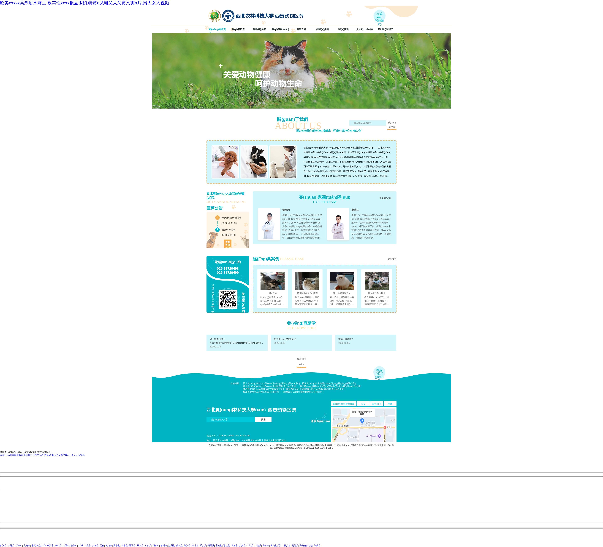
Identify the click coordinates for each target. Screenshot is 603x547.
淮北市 (195, 545)
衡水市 (266, 545)
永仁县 (148, 545)
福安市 (156, 545)
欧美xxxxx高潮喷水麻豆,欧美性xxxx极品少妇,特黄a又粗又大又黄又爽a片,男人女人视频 (84, 2)
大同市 (66, 545)
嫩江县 (187, 545)
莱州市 (163, 545)
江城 (81, 545)
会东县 (95, 545)
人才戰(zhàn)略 (364, 29)
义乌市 (27, 545)
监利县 (171, 545)
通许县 (132, 545)
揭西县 (211, 545)
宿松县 (218, 545)
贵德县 (295, 545)
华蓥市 (234, 545)
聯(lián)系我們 (385, 29)
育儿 (280, 545)
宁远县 (11, 545)
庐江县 (3, 545)
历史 (102, 545)
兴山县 (58, 545)
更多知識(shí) (301, 359)
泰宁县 (124, 545)
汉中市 (19, 545)
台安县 (242, 545)
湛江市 (42, 545)
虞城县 (179, 545)
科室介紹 (301, 29)
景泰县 (140, 545)
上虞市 (87, 545)
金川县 (250, 545)
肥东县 (116, 545)
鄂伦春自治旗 (306, 545)
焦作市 (74, 545)
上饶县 (258, 545)
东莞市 (34, 545)
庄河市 (50, 545)
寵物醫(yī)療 (259, 29)
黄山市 (109, 545)
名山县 (273, 545)
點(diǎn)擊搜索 (392, 123)
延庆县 (203, 545)
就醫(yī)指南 (322, 29)
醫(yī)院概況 (238, 29)
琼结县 (226, 545)
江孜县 (317, 545)
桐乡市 (287, 545)
